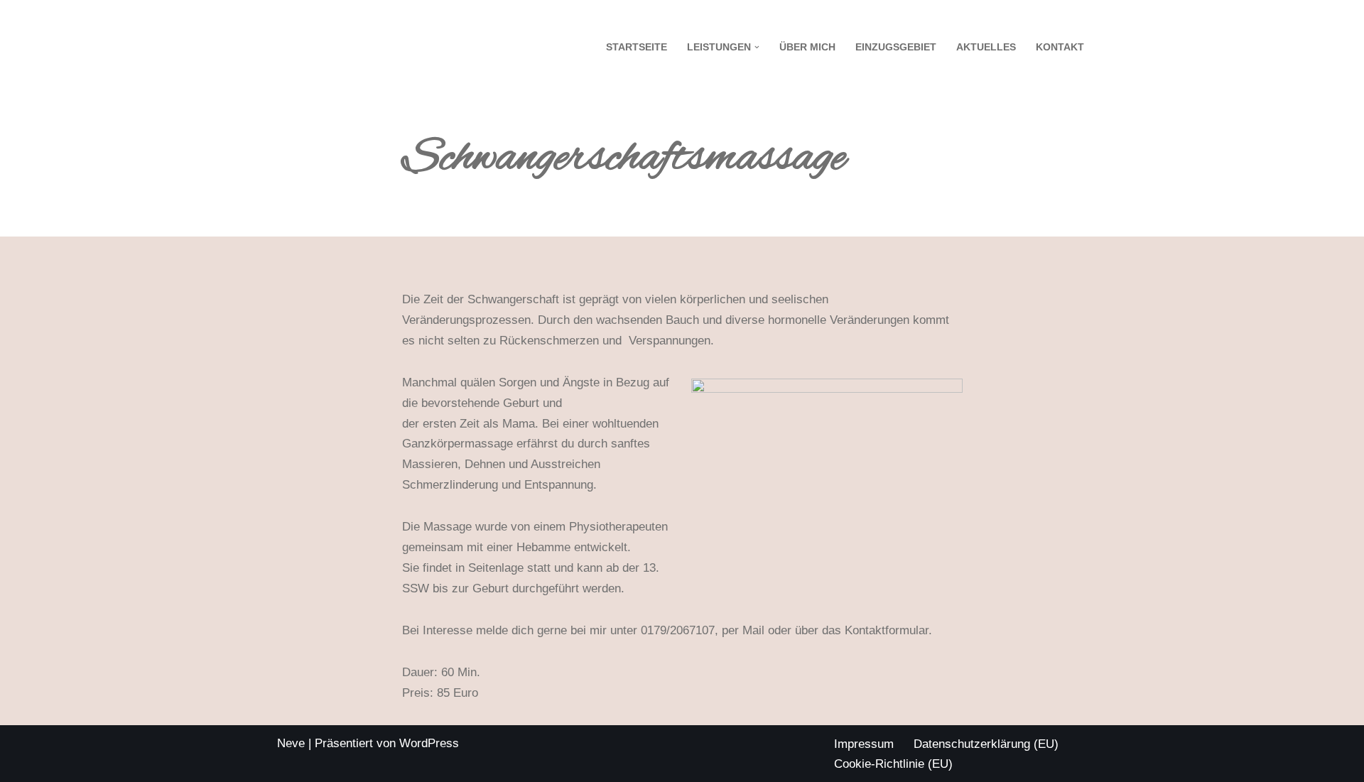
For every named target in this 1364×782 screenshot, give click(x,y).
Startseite (636, 47)
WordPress (429, 743)
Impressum (864, 744)
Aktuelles (986, 47)
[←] (351, 47)
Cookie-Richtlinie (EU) (893, 764)
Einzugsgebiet (895, 47)
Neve (291, 743)
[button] (756, 47)
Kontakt (1060, 47)
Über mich (807, 47)
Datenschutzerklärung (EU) (986, 744)
